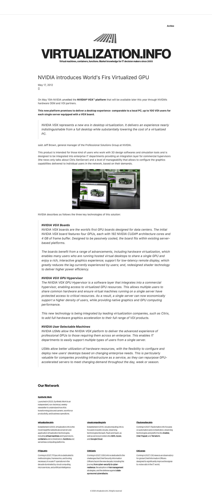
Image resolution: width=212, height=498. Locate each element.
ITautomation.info (144, 423)
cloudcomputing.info (96, 423)
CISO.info (91, 451)
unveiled (67, 99)
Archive (170, 26)
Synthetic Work (45, 397)
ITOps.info (42, 451)
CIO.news (140, 451)
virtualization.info (106, 54)
